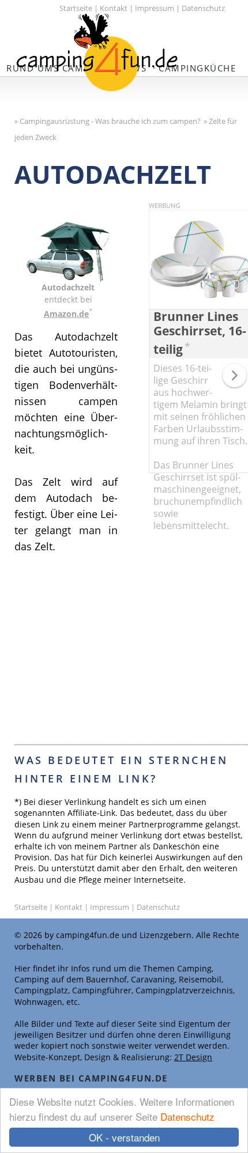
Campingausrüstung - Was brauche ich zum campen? (110, 121)
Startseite (75, 8)
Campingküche (197, 68)
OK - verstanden (124, 1137)
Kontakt (113, 8)
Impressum (154, 8)
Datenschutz (187, 1116)
